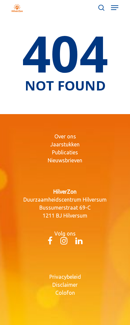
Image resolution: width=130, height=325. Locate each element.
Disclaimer (65, 285)
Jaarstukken (65, 144)
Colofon (65, 293)
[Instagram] (64, 241)
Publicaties (65, 152)
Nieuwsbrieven (65, 160)
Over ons (65, 136)
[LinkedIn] (79, 241)
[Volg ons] (50, 241)
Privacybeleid (65, 277)
